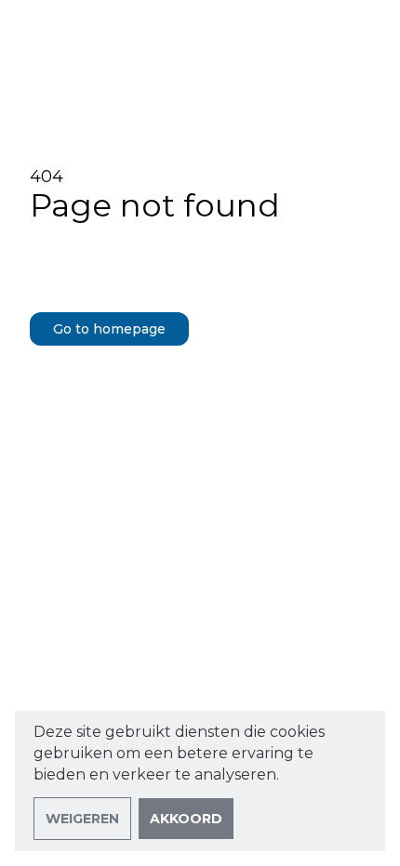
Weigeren (82, 818)
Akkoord (186, 818)
